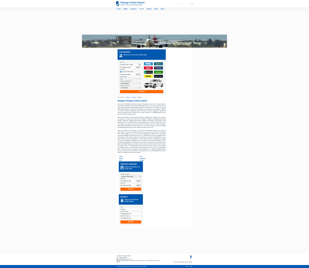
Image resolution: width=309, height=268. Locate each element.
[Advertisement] (154, 22)
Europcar (142, 158)
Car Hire (141, 9)
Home (119, 9)
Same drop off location (127, 71)
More (162, 9)
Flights (125, 9)
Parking (149, 9)
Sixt (120, 160)
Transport (133, 9)
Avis (141, 156)
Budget (142, 160)
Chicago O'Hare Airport (132, 2)
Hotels (156, 9)
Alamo (121, 158)
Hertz (120, 156)
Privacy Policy (143, 266)
